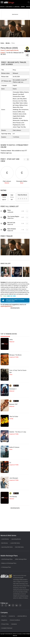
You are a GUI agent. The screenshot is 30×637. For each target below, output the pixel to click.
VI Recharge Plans (6, 567)
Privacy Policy (5, 624)
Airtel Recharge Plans (6, 559)
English (3, 52)
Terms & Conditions (15, 620)
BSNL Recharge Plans (21, 559)
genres (23, 6)
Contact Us (12, 616)
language (17, 6)
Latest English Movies (12, 50)
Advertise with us (22, 616)
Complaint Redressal (6, 628)
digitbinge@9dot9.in (6, 306)
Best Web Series (19, 547)
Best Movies (4, 543)
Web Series (9, 6)
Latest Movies (5, 539)
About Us (3, 616)
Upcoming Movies (16, 539)
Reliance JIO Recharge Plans (8, 563)
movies (2, 6)
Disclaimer (14, 624)
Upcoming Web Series (7, 547)
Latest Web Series (15, 543)
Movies (8, 43)
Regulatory (4, 620)
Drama (3, 50)
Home (2, 43)
